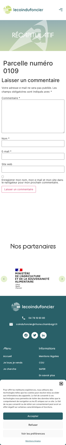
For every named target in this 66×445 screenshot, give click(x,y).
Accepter (33, 416)
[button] (61, 383)
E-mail (6, 151)
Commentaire (11, 98)
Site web (7, 164)
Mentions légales (33, 441)
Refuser (33, 424)
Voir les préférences (33, 433)
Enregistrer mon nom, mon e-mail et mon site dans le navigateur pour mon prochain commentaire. (32, 181)
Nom (5, 138)
